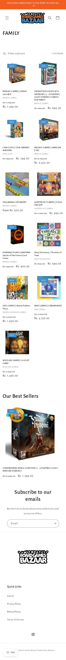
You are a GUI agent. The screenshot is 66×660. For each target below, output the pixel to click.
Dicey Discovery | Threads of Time (48, 253)
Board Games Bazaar (28, 650)
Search (10, 596)
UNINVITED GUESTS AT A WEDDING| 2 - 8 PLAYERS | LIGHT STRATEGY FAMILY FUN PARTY (47, 95)
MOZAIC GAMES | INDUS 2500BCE (15, 92)
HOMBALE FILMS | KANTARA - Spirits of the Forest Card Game (17, 255)
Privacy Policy (14, 604)
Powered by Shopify (46, 650)
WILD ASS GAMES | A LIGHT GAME (16, 361)
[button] (7, 18)
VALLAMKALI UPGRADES (14, 202)
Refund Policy (14, 612)
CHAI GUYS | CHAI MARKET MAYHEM (16, 149)
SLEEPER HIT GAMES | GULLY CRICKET (48, 203)
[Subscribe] (55, 523)
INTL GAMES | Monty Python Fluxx (16, 307)
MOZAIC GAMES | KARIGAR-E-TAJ (48, 149)
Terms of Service (15, 619)
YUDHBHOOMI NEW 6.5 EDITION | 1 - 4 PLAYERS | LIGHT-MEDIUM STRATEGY (30, 469)
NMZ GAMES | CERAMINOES (48, 306)
